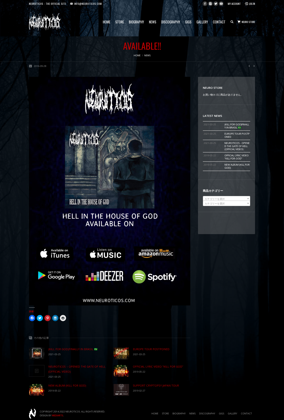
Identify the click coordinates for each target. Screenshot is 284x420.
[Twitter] (215, 3)
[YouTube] (221, 3)
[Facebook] (205, 3)
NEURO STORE (248, 22)
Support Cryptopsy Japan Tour (156, 385)
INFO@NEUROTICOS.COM (88, 4)
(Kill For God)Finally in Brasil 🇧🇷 (72, 349)
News (147, 55)
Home (137, 55)
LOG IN (252, 4)
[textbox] (226, 199)
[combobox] (226, 198)
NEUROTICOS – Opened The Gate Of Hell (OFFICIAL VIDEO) (76, 369)
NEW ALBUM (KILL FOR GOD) (67, 385)
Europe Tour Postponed (151, 349)
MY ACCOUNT (234, 4)
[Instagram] (210, 3)
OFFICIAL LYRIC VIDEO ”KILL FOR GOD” (158, 366)
